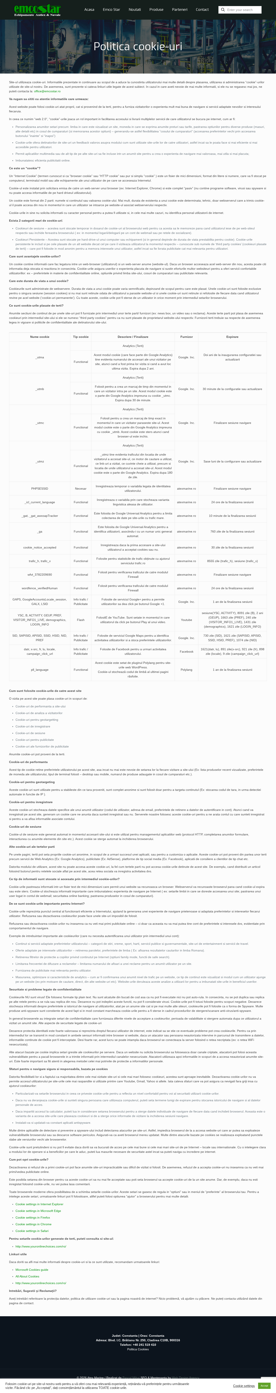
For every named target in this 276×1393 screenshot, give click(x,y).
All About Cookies (27, 1276)
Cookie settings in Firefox (33, 1217)
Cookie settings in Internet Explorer (39, 1204)
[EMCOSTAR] (37, 9)
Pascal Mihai (131, 1377)
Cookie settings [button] (244, 1386)
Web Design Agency (185, 1377)
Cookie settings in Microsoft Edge (38, 1211)
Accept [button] (264, 1385)
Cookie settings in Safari (32, 1231)
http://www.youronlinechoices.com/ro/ (41, 1246)
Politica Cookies (138, 1349)
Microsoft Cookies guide (32, 1269)
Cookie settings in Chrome (34, 1224)
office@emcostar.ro (47, 91)
